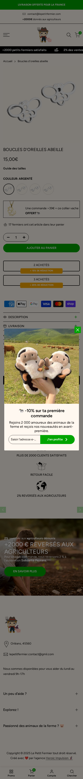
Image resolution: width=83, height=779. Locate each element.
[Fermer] (77, 330)
